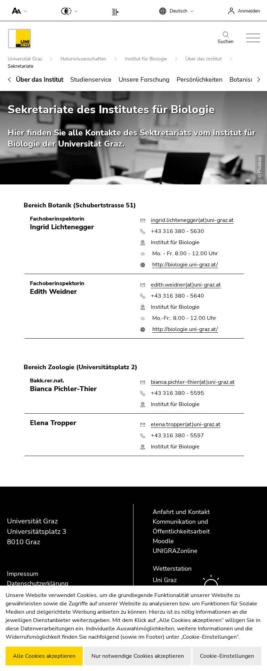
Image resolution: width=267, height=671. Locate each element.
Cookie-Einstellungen (227, 656)
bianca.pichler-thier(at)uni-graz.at (193, 382)
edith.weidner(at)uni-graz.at (186, 285)
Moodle (163, 541)
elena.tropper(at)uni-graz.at (185, 424)
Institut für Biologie (146, 59)
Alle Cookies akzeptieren (44, 656)
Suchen (226, 41)
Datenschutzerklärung (37, 583)
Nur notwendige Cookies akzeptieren (137, 656)
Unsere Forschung (144, 79)
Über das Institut (204, 59)
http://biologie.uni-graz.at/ (185, 264)
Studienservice (91, 79)
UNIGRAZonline (175, 551)
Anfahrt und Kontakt (181, 512)
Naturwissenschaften (84, 59)
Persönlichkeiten (199, 79)
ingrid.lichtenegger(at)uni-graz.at (192, 220)
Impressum (22, 574)
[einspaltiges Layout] (117, 10)
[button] (18, 10)
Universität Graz (25, 59)
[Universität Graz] (19, 40)
